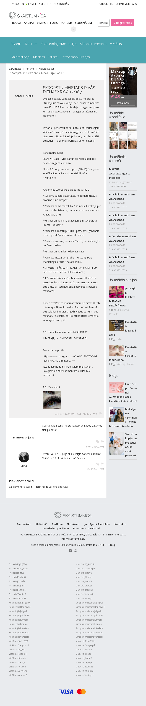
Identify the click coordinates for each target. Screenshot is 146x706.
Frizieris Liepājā (17, 585)
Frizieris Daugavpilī (18, 568)
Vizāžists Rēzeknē (17, 666)
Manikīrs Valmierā (84, 594)
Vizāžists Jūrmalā (17, 658)
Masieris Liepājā (84, 662)
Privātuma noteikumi (86, 528)
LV (12, 4)
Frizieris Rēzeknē (17, 589)
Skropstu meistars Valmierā (89, 632)
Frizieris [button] (16, 44)
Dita (119, 339)
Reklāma (57, 524)
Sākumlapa (15, 68)
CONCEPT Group (106, 544)
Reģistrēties (123, 23)
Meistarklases (46, 68)
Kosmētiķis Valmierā (19, 632)
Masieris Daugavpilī (85, 645)
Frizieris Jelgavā (16, 572)
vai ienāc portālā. (58, 486)
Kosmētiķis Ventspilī (19, 636)
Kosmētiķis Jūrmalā (18, 619)
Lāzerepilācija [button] (20, 57)
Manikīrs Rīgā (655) (85, 564)
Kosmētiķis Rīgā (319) (19, 602)
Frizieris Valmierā (17, 594)
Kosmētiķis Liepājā (18, 624)
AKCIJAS (29, 23)
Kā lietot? (41, 524)
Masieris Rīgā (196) (85, 641)
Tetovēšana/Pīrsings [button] (75, 57)
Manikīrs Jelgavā (84, 572)
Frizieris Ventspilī (17, 598)
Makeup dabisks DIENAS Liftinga (118, 77)
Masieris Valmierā (84, 670)
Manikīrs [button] (31, 44)
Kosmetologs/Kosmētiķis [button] (59, 44)
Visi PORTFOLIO (48, 23)
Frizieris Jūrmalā (17, 581)
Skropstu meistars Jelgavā (88, 611)
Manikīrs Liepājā (84, 585)
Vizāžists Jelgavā (17, 649)
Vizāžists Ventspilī (18, 675)
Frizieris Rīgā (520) (18, 564)
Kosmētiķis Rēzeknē (19, 628)
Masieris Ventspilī (84, 675)
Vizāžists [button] (116, 44)
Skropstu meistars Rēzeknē (89, 628)
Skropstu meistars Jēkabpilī (89, 615)
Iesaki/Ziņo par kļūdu (56, 528)
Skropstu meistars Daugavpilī (90, 606)
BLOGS (17, 23)
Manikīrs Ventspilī (84, 598)
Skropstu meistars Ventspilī (89, 636)
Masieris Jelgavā (84, 649)
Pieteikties (123, 102)
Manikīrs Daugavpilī (85, 568)
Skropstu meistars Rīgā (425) (90, 602)
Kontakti (120, 524)
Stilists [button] (53, 57)
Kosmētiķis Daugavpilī (20, 606)
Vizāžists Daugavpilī (19, 645)
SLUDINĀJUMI (84, 23)
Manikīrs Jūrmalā (84, 581)
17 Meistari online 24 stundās (48, 4)
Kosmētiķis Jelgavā (18, 611)
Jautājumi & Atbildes (97, 524)
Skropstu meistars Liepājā (89, 624)
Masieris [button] (39, 57)
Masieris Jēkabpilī (84, 653)
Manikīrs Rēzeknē (84, 589)
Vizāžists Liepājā (17, 662)
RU (17, 4)
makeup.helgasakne (120, 182)
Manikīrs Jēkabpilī (84, 577)
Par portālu (24, 524)
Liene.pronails (117, 203)
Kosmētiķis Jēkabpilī (19, 615)
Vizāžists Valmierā (18, 670)
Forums (67, 23)
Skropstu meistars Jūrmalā (89, 619)
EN (22, 4)
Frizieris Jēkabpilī (17, 577)
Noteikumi (73, 524)
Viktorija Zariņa (125, 364)
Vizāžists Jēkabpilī (18, 653)
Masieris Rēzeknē (84, 666)
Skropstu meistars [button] (93, 44)
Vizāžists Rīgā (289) (18, 641)
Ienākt (103, 23)
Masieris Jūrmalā (84, 658)
